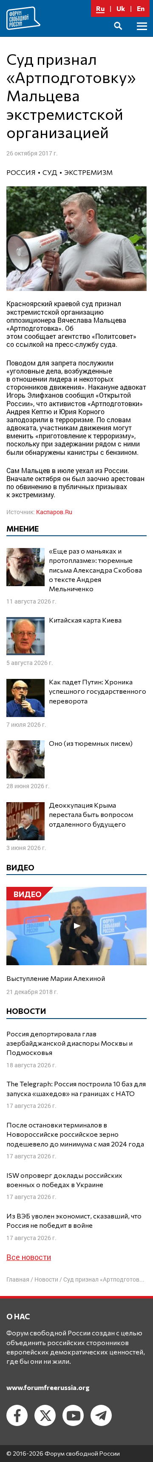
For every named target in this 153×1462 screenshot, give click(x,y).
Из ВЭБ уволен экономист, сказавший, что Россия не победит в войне (74, 1220)
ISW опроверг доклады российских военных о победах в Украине (64, 1179)
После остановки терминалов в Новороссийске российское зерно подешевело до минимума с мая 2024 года (75, 1134)
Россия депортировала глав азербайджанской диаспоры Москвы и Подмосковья (69, 1043)
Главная (17, 1279)
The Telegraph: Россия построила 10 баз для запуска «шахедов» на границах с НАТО (76, 1088)
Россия (21, 172)
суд (49, 172)
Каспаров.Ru (54, 512)
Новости (46, 1279)
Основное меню (142, 36)
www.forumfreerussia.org (48, 1387)
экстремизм (88, 172)
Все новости (28, 1257)
